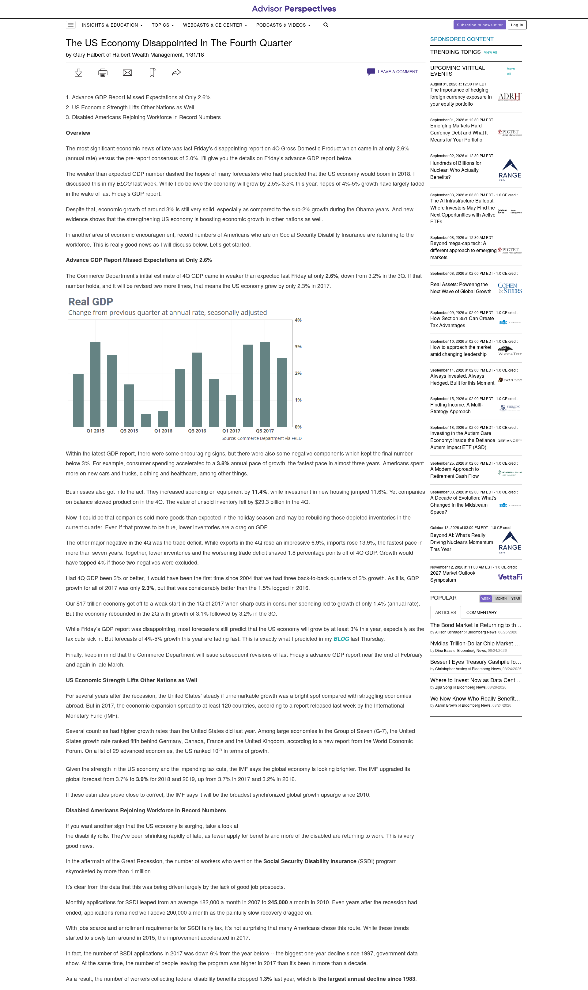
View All (490, 52)
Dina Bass (443, 650)
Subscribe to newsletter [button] (480, 24)
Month (501, 598)
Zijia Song (443, 687)
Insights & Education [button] (111, 25)
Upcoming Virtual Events (457, 71)
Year (515, 598)
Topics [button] (161, 25)
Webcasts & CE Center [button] (213, 25)
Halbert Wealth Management (147, 54)
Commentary (481, 612)
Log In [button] (517, 24)
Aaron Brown (446, 705)
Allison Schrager (449, 631)
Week (486, 598)
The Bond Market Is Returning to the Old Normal (489, 625)
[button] (78, 72)
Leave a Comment (397, 71)
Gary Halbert (89, 54)
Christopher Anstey (451, 668)
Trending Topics (455, 52)
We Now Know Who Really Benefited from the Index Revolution (507, 698)
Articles (445, 612)
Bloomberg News (482, 631)
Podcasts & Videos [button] (281, 25)
